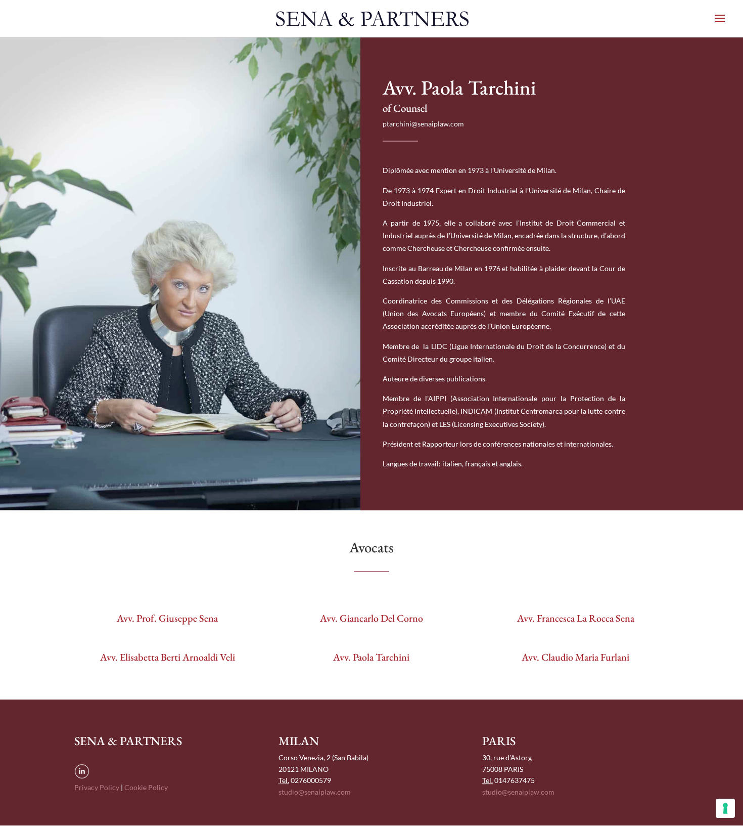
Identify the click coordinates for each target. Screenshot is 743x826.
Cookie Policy (146, 787)
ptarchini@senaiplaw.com (423, 123)
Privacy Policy (96, 787)
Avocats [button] (371, 547)
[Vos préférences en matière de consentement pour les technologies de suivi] (725, 808)
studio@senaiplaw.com (314, 792)
